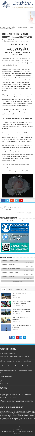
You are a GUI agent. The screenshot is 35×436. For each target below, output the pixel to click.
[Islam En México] (18, 4)
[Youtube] (17, 337)
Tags (25, 289)
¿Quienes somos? (5, 381)
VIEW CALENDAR (17, 281)
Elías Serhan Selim (10, 353)
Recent (3, 289)
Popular (10, 289)
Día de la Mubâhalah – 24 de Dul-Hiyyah (12, 208)
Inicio (3, 27)
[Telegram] (24, 337)
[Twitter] (13, 337)
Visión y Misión (4, 384)
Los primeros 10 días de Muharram (24, 212)
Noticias (8, 27)
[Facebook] (10, 337)
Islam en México (17, 427)
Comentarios (18, 289)
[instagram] (20, 337)
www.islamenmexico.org (18, 411)
